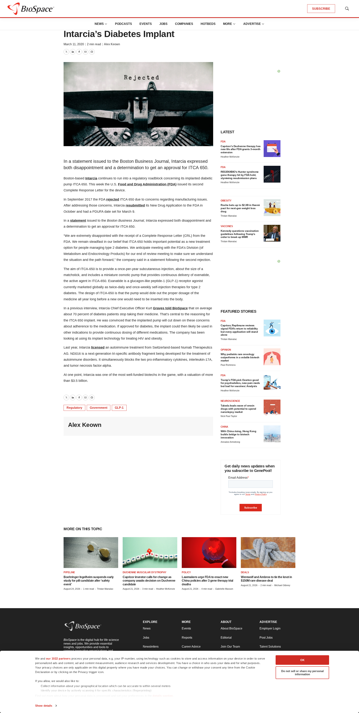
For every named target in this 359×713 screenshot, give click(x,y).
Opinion (226, 349)
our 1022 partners (58, 658)
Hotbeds (208, 23)
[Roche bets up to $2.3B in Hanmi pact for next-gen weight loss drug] (272, 207)
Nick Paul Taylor (229, 416)
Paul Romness (228, 365)
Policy (186, 572)
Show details (43, 705)
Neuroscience (230, 401)
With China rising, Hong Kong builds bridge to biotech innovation (238, 434)
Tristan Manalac (229, 216)
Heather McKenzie (230, 156)
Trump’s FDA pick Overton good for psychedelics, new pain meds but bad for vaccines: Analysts (240, 383)
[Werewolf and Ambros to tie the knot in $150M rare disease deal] (268, 552)
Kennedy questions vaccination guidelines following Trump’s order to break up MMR (240, 234)
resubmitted (135, 205)
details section (163, 695)
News (99, 23)
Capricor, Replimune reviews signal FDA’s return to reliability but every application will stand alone (239, 330)
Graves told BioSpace (170, 308)
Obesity (226, 200)
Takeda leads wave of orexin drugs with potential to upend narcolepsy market (238, 408)
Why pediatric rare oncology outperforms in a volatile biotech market (240, 357)
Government (98, 407)
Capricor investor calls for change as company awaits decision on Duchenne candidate (149, 580)
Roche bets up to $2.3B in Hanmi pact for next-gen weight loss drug (240, 208)
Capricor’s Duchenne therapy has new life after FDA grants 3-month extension (241, 149)
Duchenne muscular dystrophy (144, 572)
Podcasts (123, 23)
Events (145, 23)
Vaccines (227, 226)
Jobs (163, 23)
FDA (223, 141)
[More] (106, 23)
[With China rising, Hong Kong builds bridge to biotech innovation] (272, 433)
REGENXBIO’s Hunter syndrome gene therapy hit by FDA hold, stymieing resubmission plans (240, 175)
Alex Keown (112, 44)
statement (78, 220)
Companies (184, 23)
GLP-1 (119, 407)
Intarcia (91, 178)
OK (302, 660)
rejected (112, 199)
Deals (245, 572)
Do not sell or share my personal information (302, 672)
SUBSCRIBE (321, 8)
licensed (98, 347)
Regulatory (74, 407)
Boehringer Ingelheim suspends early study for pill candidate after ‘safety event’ (89, 580)
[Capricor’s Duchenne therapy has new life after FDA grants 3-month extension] (272, 148)
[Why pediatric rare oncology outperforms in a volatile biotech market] (272, 356)
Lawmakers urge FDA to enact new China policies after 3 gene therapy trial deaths (207, 580)
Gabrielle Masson (224, 589)
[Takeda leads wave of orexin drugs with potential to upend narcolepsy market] (272, 408)
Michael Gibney (282, 585)
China (224, 426)
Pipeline (69, 572)
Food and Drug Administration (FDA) (147, 184)
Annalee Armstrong (230, 442)
